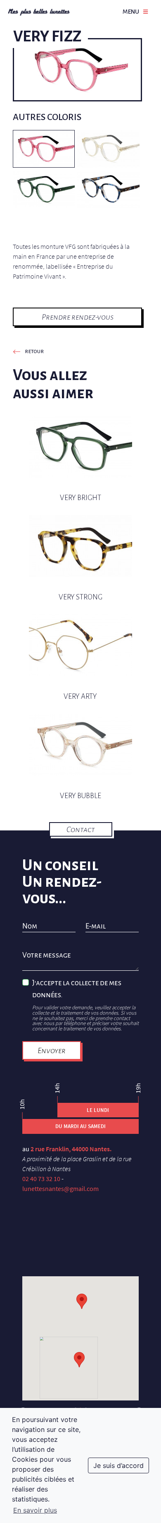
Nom (29, 926)
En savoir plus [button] (35, 1510)
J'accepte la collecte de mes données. (76, 989)
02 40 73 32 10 (41, 1178)
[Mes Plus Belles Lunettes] (39, 11)
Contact (80, 829)
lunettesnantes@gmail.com (60, 1188)
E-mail (95, 926)
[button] (79, 1360)
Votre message (46, 955)
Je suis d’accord (118, 1465)
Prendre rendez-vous (78, 317)
